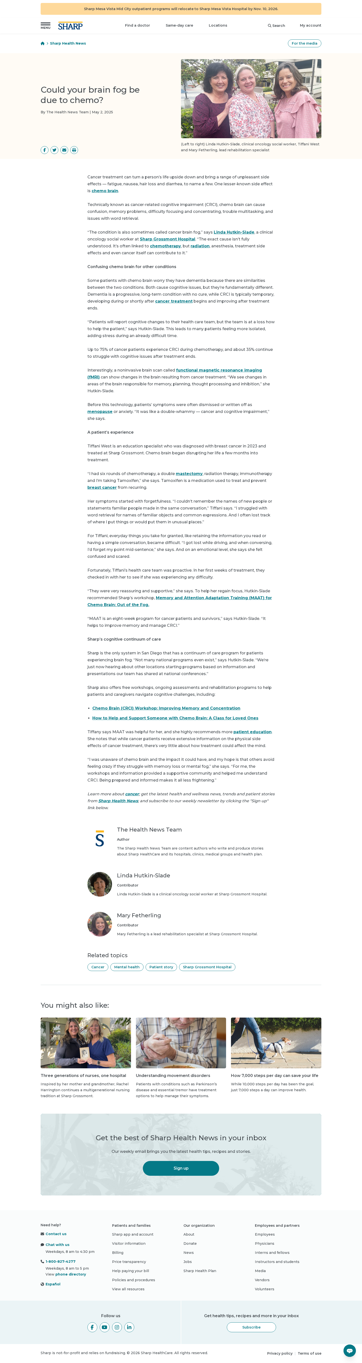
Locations (218, 25)
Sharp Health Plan (199, 1271)
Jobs (187, 1262)
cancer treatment (174, 301)
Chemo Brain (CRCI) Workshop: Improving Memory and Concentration (166, 708)
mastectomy (189, 473)
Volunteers (264, 1289)
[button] (45, 26)
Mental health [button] (127, 967)
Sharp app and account (132, 1234)
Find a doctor (137, 25)
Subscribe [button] (251, 1327)
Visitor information (129, 1243)
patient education (252, 732)
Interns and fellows (272, 1252)
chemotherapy (165, 246)
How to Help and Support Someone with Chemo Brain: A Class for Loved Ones (175, 718)
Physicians (264, 1243)
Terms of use (309, 1353)
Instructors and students (277, 1262)
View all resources (128, 1289)
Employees (265, 1234)
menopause (100, 411)
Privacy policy (280, 1353)
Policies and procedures (133, 1280)
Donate (190, 1243)
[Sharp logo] (71, 26)
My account (310, 25)
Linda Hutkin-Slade (234, 232)
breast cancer (102, 487)
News (188, 1252)
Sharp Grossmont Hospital (167, 239)
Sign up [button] (181, 1168)
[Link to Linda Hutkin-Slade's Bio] (99, 884)
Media (260, 1271)
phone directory (70, 1274)
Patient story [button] (161, 967)
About (188, 1234)
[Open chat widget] (350, 1351)
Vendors (262, 1280)
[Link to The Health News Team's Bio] (99, 841)
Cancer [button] (97, 967)
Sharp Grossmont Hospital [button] (207, 967)
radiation (200, 246)
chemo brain (105, 190)
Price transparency (129, 1262)
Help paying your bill (130, 1271)
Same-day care (179, 25)
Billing (117, 1252)
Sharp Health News (68, 43)
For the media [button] (304, 43)
